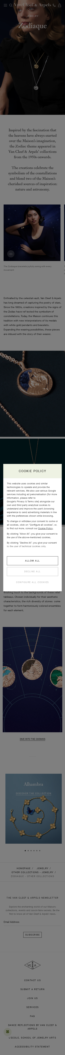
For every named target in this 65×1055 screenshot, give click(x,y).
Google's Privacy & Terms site (22, 501)
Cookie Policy (45, 528)
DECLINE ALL (32, 571)
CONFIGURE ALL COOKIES (32, 582)
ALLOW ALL (32, 560)
